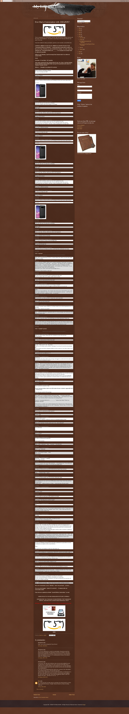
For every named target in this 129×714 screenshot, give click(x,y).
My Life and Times (49, 6)
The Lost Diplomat (80, 125)
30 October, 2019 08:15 (42, 645)
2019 (80, 36)
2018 (80, 51)
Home (54, 694)
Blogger (84, 704)
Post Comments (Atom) (43, 697)
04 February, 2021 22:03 (42, 677)
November (82, 37)
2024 (80, 30)
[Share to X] (52, 635)
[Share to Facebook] (53, 635)
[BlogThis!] (51, 635)
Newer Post (37, 694)
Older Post (72, 694)
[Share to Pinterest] (54, 635)
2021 (80, 34)
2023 (80, 32)
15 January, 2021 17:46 (42, 657)
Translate (86, 22)
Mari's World (79, 128)
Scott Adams (79, 126)
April (81, 47)
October (81, 39)
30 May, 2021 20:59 (42, 686)
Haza (39, 681)
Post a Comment (40, 689)
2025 (80, 28)
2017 (80, 53)
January (81, 49)
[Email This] (49, 635)
